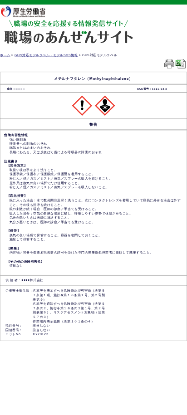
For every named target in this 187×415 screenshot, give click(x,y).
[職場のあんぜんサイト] (68, 25)
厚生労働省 (27, 11)
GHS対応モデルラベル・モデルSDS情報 (46, 55)
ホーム (5, 55)
